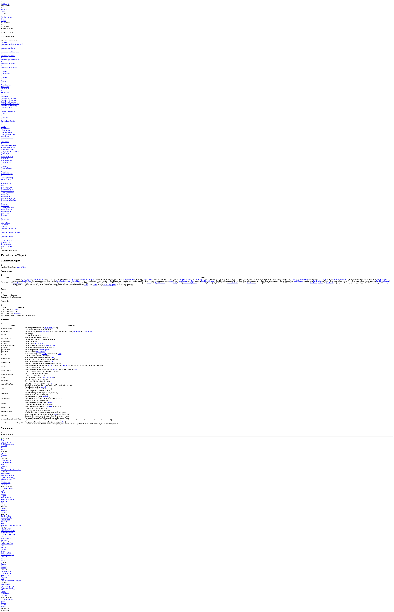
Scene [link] (27, 279)
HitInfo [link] (44, 354)
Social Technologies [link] (7, 444)
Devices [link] (3, 481)
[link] (5, 4)
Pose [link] (52, 383)
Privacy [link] (3, 492)
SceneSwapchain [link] (44, 350)
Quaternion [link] (45, 397)
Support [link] (3, 496)
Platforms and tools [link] (7, 477)
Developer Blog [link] (6, 460)
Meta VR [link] (4, 446)
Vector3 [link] (43, 387)
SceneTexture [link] (40, 352)
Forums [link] (3, 494)
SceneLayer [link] (39, 343)
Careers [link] (3, 453)
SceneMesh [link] (17, 313)
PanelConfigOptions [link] (87, 279)
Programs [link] (4, 466)
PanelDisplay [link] (199, 279)
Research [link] (4, 455)
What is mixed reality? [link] (8, 475)
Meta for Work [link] (5, 464)
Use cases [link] (4, 484)
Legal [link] (3, 490)
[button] (197, 2)
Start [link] (2, 468)
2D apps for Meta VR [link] (8, 479)
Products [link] (3, 457)
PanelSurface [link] (148, 279)
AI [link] (2, 448)
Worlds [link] (3, 449)
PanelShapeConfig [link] (49, 345)
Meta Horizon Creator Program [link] (11, 470)
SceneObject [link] (21, 267)
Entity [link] (73, 279)
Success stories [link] (5, 483)
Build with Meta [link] (6, 442)
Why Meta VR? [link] (6, 473)
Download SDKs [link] (6, 462)
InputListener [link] (48, 328)
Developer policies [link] (7, 488)
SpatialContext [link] (38, 279)
